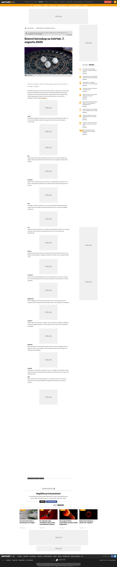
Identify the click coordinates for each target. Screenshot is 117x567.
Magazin (30, 28)
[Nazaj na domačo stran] (25, 28)
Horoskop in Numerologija (45, 28)
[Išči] (113, 2)
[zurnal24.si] (8, 2)
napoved (42, 478)
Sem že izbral (69, 34)
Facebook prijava (51, 501)
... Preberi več (76, 565)
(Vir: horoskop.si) (43, 98)
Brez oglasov (108, 1)
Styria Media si (113, 560)
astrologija (30, 478)
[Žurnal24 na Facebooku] (112, 556)
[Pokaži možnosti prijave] (115, 2)
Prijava (42, 501)
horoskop (36, 478)
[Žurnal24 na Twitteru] (115, 556)
